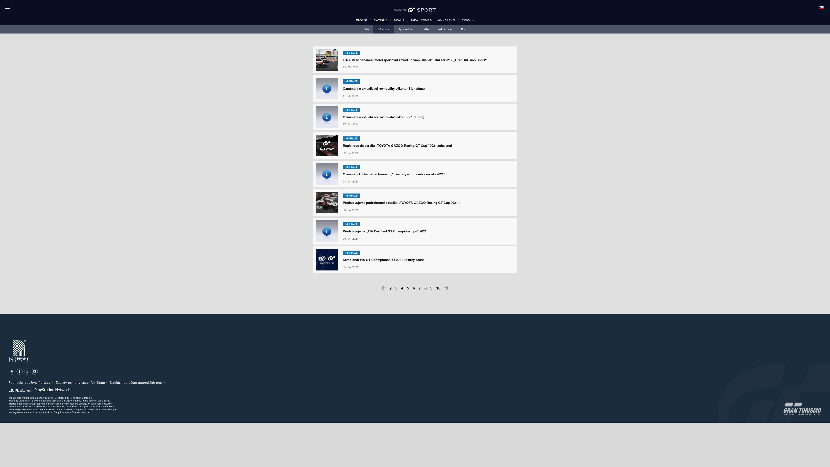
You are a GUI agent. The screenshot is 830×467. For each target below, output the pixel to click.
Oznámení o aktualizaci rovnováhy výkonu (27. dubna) (383, 117)
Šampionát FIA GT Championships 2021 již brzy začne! (384, 259)
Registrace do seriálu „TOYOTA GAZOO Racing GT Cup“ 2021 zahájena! (397, 145)
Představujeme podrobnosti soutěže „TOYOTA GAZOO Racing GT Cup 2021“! (401, 202)
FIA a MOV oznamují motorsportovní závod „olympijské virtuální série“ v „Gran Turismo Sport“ (415, 60)
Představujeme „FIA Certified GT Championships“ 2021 (384, 231)
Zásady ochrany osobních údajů (80, 382)
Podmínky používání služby (30, 382)
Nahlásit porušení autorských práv (136, 382)
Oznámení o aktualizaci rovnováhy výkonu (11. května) (384, 88)
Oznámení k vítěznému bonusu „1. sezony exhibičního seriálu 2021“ (394, 174)
